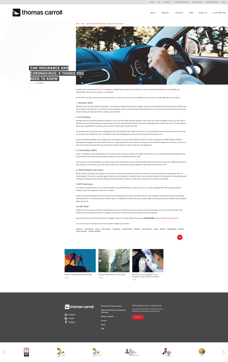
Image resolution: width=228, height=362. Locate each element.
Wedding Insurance (95, 231)
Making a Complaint (107, 316)
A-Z (159, 2)
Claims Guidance (197, 2)
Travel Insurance (81, 231)
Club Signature (106, 229)
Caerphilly (79, 229)
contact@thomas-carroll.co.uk (168, 218)
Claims (97, 229)
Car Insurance (88, 229)
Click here (79, 223)
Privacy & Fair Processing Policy (111, 306)
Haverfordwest (127, 229)
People (103, 325)
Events (223, 2)
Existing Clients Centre (182, 2)
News (191, 13)
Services (104, 320)
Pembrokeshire (172, 229)
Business (165, 13)
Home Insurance (147, 229)
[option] (27, 352)
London (155, 229)
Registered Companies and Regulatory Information (113, 311)
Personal (179, 13)
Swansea (181, 229)
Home (152, 2)
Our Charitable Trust (212, 2)
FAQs (102, 329)
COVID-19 (101, 89)
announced (100, 188)
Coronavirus (116, 229)
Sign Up (138, 317)
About (152, 13)
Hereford (137, 229)
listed (131, 162)
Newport (162, 229)
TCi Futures (166, 2)
